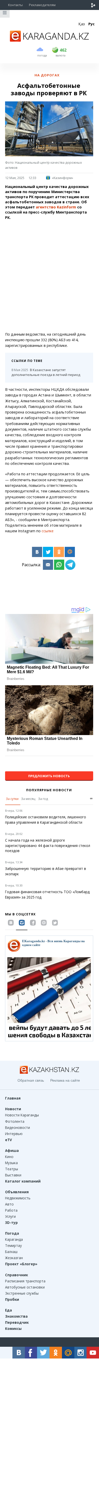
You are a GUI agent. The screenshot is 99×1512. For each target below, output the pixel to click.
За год (43, 798)
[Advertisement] (49, 276)
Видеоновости (17, 1127)
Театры (11, 1168)
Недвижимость (17, 1198)
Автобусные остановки (25, 1287)
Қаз (81, 23)
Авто (9, 1204)
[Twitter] (48, 552)
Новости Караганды (22, 1115)
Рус (91, 23)
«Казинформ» (62, 177)
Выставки (13, 1175)
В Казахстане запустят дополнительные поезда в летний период (45, 372)
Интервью (14, 1133)
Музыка (11, 1162)
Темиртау (13, 1245)
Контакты (15, 5)
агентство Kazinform (56, 207)
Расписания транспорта (25, 1281)
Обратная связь (31, 1080)
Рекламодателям (42, 5)
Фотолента (14, 1121)
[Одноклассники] (59, 552)
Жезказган (14, 1257)
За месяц (28, 798)
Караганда (14, 1239)
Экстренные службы (22, 1293)
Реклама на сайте (65, 1080)
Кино (9, 1156)
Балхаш (11, 1251)
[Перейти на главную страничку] (49, 40)
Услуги (10, 1216)
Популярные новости (49, 790)
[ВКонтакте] (37, 552)
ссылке (48, 530)
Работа (11, 1210)
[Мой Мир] (70, 552)
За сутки (12, 798)
